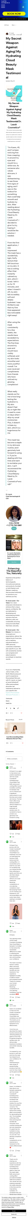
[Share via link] (18, 708)
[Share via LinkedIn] (14, 708)
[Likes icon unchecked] (11, 834)
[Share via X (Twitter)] (10, 708)
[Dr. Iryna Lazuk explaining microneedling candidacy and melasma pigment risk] (14, 728)
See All (20, 719)
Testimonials (9, 698)
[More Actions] (21, 767)
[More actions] (21, 34)
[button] (23, 7)
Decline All (13, 1214)
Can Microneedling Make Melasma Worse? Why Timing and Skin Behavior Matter (14, 738)
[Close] (26, 1197)
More (13, 25)
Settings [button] (14, 1217)
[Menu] (3, 6)
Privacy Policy (10, 1207)
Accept (14, 1211)
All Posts (6, 25)
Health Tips (9, 703)
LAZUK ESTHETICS (5, 2)
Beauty (7, 700)
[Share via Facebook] (6, 708)
